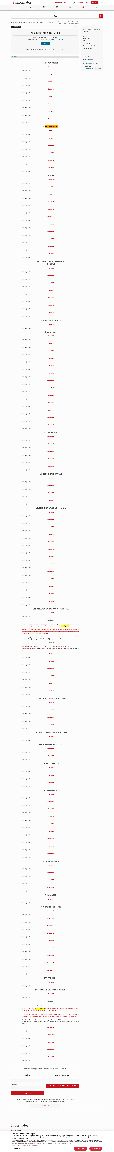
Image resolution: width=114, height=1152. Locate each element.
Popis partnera (35, 1145)
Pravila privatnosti (17, 1145)
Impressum (26, 1145)
